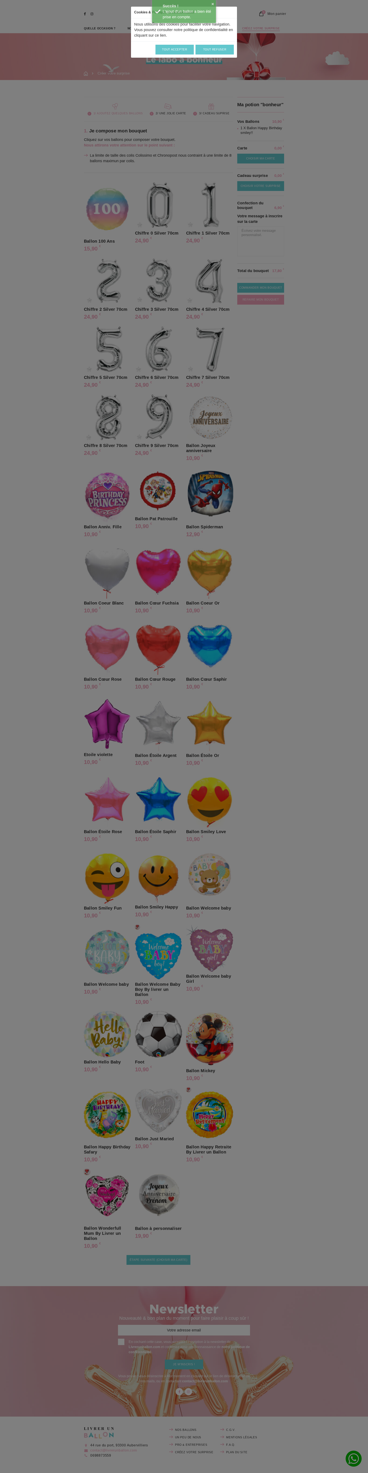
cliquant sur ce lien (150, 35)
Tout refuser (214, 49)
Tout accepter (174, 49)
